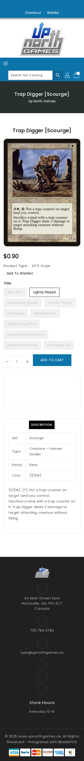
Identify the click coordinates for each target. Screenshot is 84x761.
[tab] (41, 425)
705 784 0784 (42, 630)
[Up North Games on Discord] (50, 5)
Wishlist (53, 12)
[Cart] (77, 75)
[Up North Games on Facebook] (33, 5)
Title (7, 283)
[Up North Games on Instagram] (42, 5)
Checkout (33, 12)
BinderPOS (67, 741)
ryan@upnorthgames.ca (42, 652)
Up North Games (42, 101)
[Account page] (67, 75)
